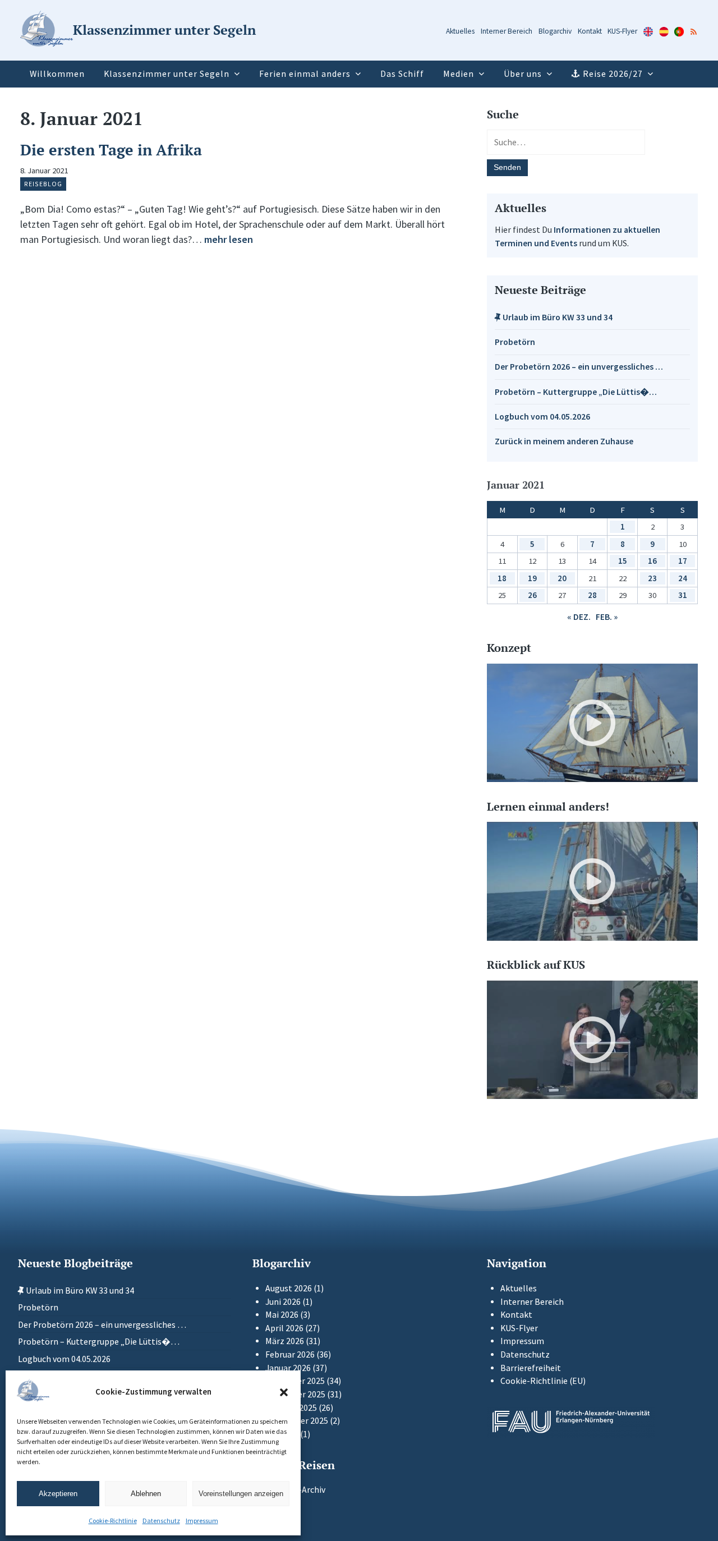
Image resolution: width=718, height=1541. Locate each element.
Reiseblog (43, 184)
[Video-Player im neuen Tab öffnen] (592, 723)
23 (652, 578)
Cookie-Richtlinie (113, 1520)
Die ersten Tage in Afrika (111, 150)
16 (652, 560)
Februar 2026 (290, 1354)
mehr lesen (228, 239)
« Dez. (579, 616)
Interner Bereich (506, 31)
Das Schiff (402, 73)
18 (502, 578)
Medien (458, 73)
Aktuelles (460, 31)
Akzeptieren (58, 1493)
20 (562, 578)
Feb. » (607, 616)
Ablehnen (146, 1493)
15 (622, 560)
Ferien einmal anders (305, 73)
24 (682, 578)
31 (682, 595)
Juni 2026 (283, 1301)
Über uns (523, 73)
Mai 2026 (281, 1314)
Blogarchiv (555, 31)
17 (682, 560)
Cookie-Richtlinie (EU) (543, 1381)
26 (532, 595)
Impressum (202, 1520)
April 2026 (284, 1328)
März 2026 (284, 1341)
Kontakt (590, 31)
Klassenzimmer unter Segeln (166, 73)
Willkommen (57, 73)
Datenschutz (161, 1520)
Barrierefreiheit (530, 1368)
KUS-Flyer (622, 31)
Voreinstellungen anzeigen (241, 1493)
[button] (283, 1392)
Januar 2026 (288, 1368)
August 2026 (288, 1288)
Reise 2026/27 (613, 73)
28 (592, 595)
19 (532, 578)
